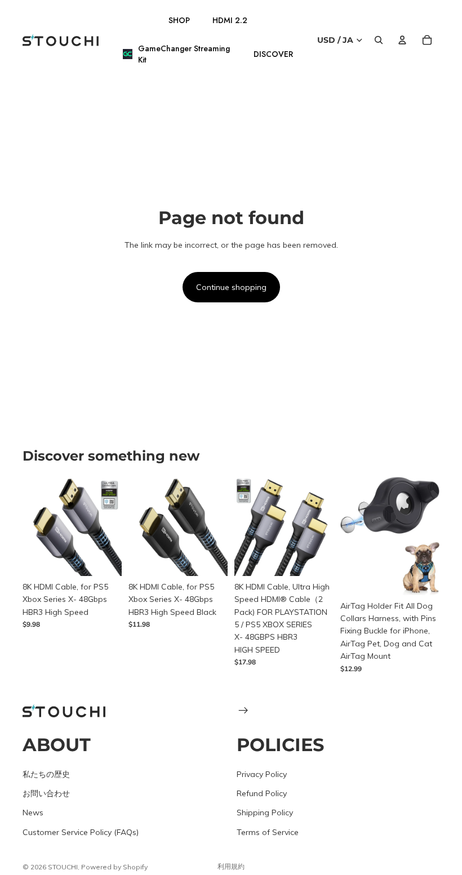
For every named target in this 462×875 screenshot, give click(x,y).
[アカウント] (402, 40)
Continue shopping (231, 287)
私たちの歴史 (46, 774)
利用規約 (231, 866)
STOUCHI (63, 867)
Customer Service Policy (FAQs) (81, 832)
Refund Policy (262, 793)
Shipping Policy (265, 812)
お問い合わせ (46, 793)
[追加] (422, 578)
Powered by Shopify (114, 867)
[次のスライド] (109, 526)
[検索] (378, 40)
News (33, 812)
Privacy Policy (262, 774)
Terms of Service (268, 832)
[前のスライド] (35, 526)
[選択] (104, 558)
